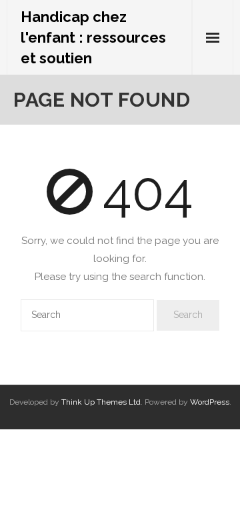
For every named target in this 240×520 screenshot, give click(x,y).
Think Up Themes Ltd (101, 402)
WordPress (209, 402)
